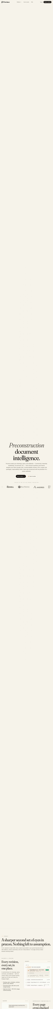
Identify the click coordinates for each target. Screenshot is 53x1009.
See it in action (33, 476)
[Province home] (6, 2)
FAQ (32, 2)
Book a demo (47, 2)
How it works (26, 2)
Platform (18, 2)
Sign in (41, 2)
